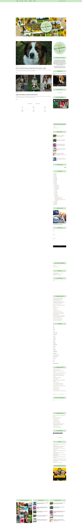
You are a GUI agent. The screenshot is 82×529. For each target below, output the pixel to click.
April (55, 193)
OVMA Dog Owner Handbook (57, 320)
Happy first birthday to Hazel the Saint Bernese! (27, 94)
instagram (45, 111)
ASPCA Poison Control (56, 388)
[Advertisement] (41, 9)
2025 (55, 174)
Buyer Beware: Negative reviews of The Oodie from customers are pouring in (61, 149)
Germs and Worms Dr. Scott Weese (58, 384)
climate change (55, 332)
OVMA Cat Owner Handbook (57, 427)
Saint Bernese (55, 344)
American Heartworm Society (57, 300)
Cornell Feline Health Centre (57, 417)
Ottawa (54, 341)
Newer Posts (30, 103)
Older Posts (37, 103)
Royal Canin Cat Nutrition (56, 422)
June (55, 191)
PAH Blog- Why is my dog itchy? (57, 462)
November (56, 186)
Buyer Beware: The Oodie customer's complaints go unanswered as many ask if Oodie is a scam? (61, 154)
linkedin (34, 111)
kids (53, 361)
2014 (55, 202)
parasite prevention (55, 363)
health (54, 336)
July (55, 190)
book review (54, 353)
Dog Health (54, 308)
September (56, 188)
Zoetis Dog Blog (55, 309)
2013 (55, 203)
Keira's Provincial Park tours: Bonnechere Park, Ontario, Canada (31, 68)
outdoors (54, 339)
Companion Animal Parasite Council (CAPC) (59, 385)
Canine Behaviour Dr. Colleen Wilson (58, 312)
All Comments (56, 266)
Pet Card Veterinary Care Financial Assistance (59, 390)
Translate (59, 274)
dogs (53, 327)
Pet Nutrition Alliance (56, 382)
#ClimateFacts (55, 351)
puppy (54, 329)
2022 (55, 177)
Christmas (54, 349)
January (56, 196)
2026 (55, 173)
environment (55, 334)
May (55, 192)
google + (45, 108)
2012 (55, 204)
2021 (55, 178)
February (56, 195)
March (56, 194)
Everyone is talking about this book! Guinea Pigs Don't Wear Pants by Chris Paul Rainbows (61, 145)
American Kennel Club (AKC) (57, 317)
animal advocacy (55, 356)
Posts (55, 126)
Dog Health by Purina (56, 307)
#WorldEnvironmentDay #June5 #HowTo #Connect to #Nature (61, 140)
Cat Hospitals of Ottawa (56, 421)
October (56, 187)
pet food (54, 346)
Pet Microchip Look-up (56, 389)
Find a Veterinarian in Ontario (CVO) (58, 374)
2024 (55, 175)
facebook (22, 108)
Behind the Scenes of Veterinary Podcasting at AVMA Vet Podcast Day (61, 159)
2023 (55, 176)
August (56, 189)
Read (16, 99)
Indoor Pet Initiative (55, 378)
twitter (34, 108)
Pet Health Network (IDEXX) (57, 377)
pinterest (22, 111)
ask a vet (54, 358)
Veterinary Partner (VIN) (56, 369)
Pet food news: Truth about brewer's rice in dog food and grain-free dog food (61, 136)
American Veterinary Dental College (58, 383)
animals (17, 92)
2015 (55, 201)
